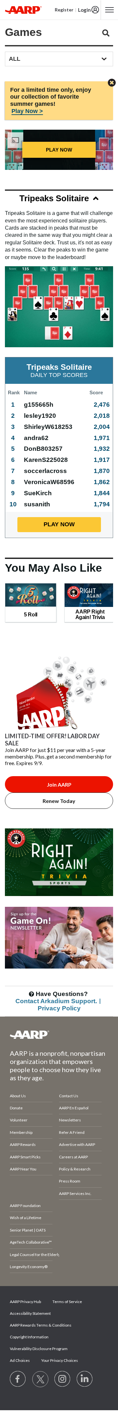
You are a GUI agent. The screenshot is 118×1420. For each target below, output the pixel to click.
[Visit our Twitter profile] (40, 1379)
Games (23, 32)
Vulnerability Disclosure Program (39, 1348)
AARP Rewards (23, 1144)
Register (64, 9)
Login (84, 10)
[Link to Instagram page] (62, 1379)
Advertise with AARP (77, 1144)
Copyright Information (29, 1336)
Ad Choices (20, 1360)
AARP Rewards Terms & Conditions (40, 1325)
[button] (59, 199)
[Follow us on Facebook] (18, 1379)
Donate (16, 1107)
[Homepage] (23, 10)
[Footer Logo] (59, 1034)
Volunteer (19, 1120)
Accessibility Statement (30, 1313)
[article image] (59, 904)
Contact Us (68, 1095)
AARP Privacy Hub (25, 1301)
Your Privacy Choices (59, 1360)
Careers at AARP (73, 1156)
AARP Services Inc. (75, 1193)
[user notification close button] (112, 83)
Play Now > (27, 111)
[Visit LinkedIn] (85, 1379)
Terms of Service (67, 1301)
